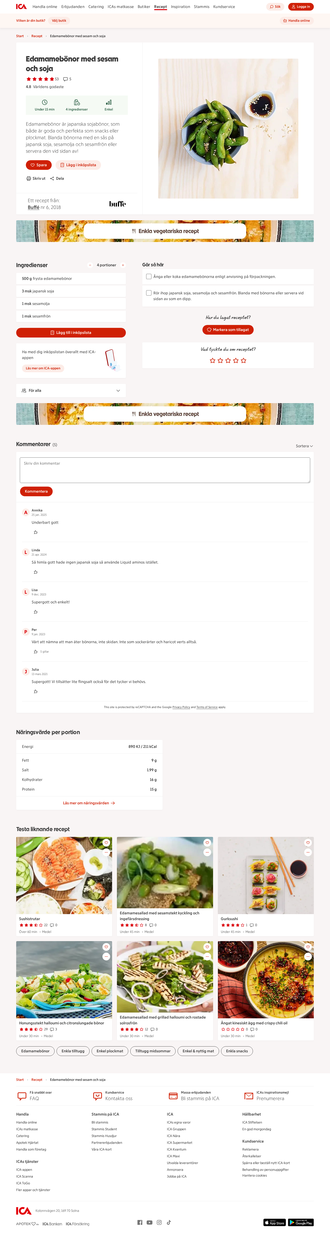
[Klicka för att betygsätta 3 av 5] (228, 361)
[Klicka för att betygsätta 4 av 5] (236, 361)
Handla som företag (31, 1149)
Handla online (45, 6)
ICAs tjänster (27, 1161)
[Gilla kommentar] (35, 532)
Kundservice (224, 6)
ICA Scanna (24, 1176)
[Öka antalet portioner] (123, 265)
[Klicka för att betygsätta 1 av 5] (212, 361)
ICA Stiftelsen (252, 1122)
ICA (170, 1114)
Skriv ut (39, 178)
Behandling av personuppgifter (265, 1170)
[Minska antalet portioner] (90, 265)
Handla (22, 1114)
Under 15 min (45, 109)
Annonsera (175, 1170)
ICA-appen (24, 1170)
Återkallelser (251, 1156)
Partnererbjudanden (107, 1143)
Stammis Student (104, 1129)
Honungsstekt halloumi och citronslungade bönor (61, 1023)
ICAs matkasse (121, 6)
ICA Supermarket (179, 1143)
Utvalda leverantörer (182, 1163)
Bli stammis (100, 1122)
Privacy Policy (181, 707)
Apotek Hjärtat (27, 1143)
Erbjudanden (73, 6)
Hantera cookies (254, 1175)
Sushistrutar (29, 919)
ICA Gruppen (176, 1129)
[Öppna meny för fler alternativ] (106, 852)
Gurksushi (229, 919)
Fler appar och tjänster (33, 1190)
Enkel (109, 109)
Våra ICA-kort (102, 1149)
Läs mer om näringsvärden (86, 803)
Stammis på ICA (105, 1114)
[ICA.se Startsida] (21, 7)
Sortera (302, 446)
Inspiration (180, 6)
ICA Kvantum (176, 1149)
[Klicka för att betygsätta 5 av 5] (243, 361)
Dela (60, 178)
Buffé (33, 207)
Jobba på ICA (177, 1176)
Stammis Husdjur (104, 1136)
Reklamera (250, 1149)
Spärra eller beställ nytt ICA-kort (266, 1163)
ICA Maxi (173, 1156)
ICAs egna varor (179, 1122)
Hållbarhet (251, 1114)
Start (20, 36)
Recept (160, 6)
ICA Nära (173, 1136)
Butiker (144, 6)
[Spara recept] (106, 843)
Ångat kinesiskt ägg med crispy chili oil (254, 1023)
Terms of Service (207, 707)
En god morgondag (256, 1129)
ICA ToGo (23, 1183)
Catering (96, 6)
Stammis (201, 6)
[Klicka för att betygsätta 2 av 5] (220, 361)
